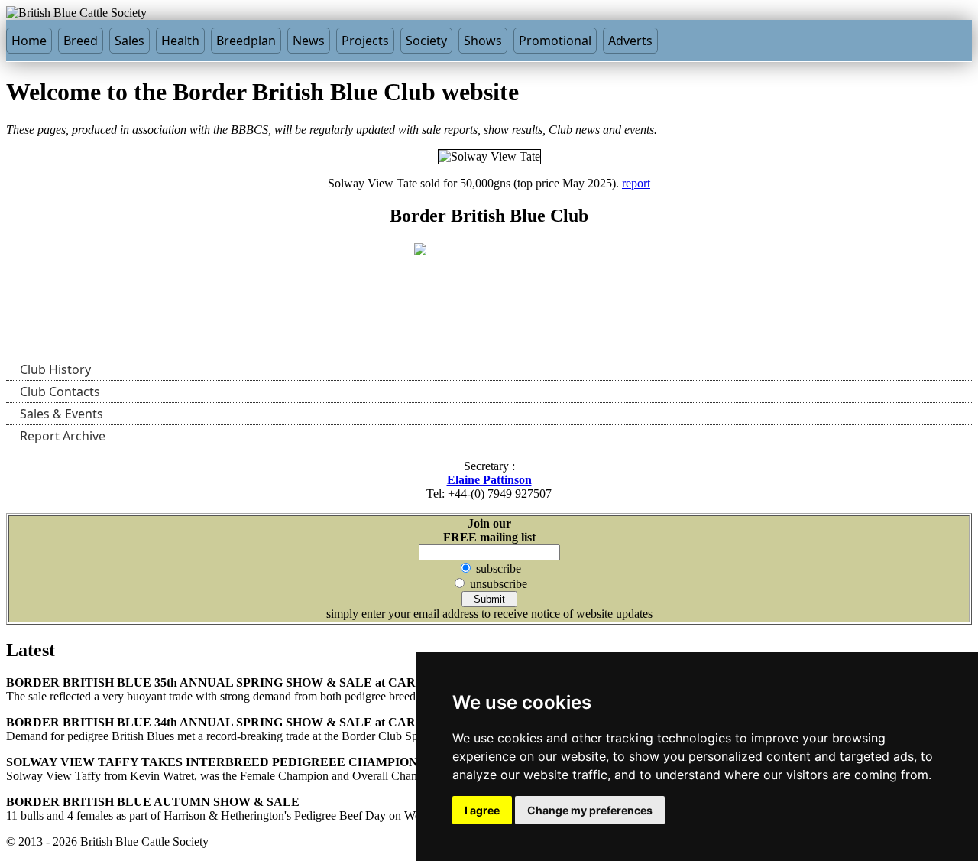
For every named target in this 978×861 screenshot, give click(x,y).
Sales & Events (61, 413)
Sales (129, 40)
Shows (483, 40)
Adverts (630, 40)
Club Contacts (60, 391)
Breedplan (246, 40)
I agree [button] (482, 810)
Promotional (555, 40)
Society (426, 40)
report (636, 183)
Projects (365, 40)
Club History (55, 369)
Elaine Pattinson (489, 479)
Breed (80, 40)
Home (29, 40)
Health (180, 40)
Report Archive (62, 435)
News (309, 40)
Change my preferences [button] (590, 810)
